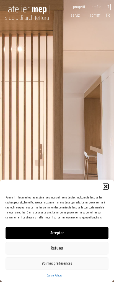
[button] (105, 186)
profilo (96, 7)
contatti (95, 15)
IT (108, 7)
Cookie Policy (54, 275)
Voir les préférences (57, 263)
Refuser (57, 248)
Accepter (57, 233)
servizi (76, 15)
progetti (79, 7)
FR (108, 15)
